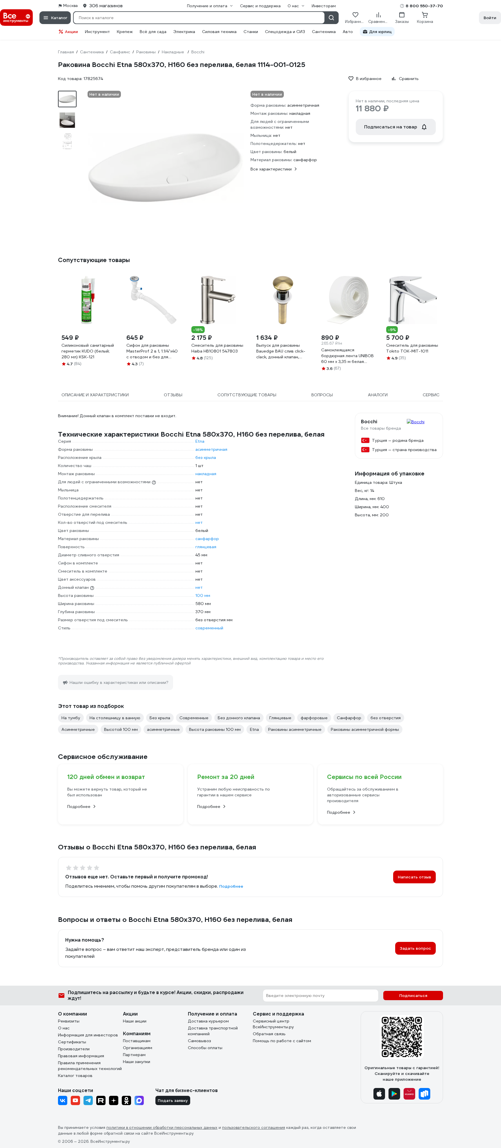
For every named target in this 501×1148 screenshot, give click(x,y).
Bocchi (369, 422)
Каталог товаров (75, 1075)
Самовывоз (199, 1040)
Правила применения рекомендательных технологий (90, 1065)
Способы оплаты (205, 1047)
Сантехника (324, 31)
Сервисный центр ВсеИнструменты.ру (273, 1023)
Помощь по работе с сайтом (282, 1040)
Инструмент (97, 31)
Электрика (184, 31)
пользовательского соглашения (253, 1127)
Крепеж (125, 31)
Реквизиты (68, 1021)
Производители (74, 1048)
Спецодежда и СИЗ (285, 31)
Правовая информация (81, 1055)
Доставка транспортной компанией (213, 1030)
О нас (64, 1028)
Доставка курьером (208, 1021)
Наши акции (134, 1021)
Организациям (137, 1047)
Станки (251, 31)
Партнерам (134, 1054)
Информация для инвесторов (88, 1035)
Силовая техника (219, 31)
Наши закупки (136, 1061)
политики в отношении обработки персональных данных (161, 1127)
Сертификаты (72, 1042)
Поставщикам (136, 1040)
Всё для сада (153, 31)
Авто (348, 31)
